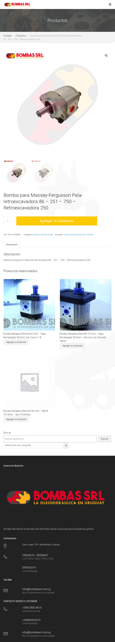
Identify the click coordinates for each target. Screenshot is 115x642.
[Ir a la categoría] (66, 445)
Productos (21, 36)
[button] (106, 55)
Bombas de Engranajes (43, 234)
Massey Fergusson (78, 234)
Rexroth (90, 234)
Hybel (66, 234)
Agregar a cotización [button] (16, 342)
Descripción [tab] (12, 244)
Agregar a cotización (57, 221)
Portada (7, 36)
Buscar (7, 432)
